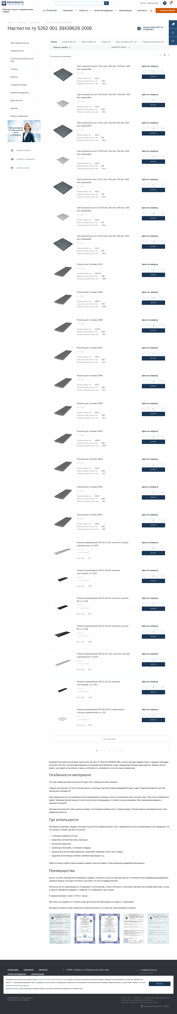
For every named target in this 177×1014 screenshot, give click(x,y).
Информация (37, 974)
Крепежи (14, 108)
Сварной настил (17, 51)
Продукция (13, 970)
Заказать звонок (167, 10)
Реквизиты (137, 998)
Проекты (43, 970)
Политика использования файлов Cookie (137, 1000)
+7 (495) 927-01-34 (148, 970)
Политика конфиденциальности (156, 998)
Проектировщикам (17, 974)
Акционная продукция (19, 93)
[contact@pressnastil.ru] (165, 3)
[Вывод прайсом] (168, 55)
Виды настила (16, 100)
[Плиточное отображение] (160, 55)
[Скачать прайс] (151, 10)
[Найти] (106, 3)
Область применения (19, 116)
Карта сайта (126, 998)
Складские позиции (18, 85)
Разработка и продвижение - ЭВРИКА (156, 1006)
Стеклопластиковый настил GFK (22, 60)
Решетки (14, 77)
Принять (159, 983)
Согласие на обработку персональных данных (139, 1002)
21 (122, 750)
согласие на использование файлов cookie (52, 979)
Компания (28, 970)
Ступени (13, 69)
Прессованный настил (19, 43)
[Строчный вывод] (164, 55)
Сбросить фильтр (60, 47)
